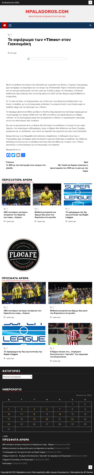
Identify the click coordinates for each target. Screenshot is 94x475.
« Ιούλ (5, 436)
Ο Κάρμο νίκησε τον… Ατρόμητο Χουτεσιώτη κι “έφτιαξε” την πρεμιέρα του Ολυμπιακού (69, 354)
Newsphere (76, 472)
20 (47, 419)
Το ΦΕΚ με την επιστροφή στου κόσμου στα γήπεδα (26, 165)
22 (72, 419)
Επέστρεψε (6, 463)
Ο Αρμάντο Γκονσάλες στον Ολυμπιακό (17, 460)
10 (9, 414)
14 (60, 414)
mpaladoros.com (47, 11)
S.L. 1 (10, 35)
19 (34, 419)
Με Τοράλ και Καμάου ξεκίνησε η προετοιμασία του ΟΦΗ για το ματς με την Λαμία (69, 166)
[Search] (90, 25)
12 (34, 414)
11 (21, 414)
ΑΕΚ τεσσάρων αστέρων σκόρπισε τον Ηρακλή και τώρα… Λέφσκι (16, 214)
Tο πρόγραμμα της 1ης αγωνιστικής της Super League (76, 214)
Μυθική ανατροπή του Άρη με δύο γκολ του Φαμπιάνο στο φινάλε (45, 214)
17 (9, 419)
